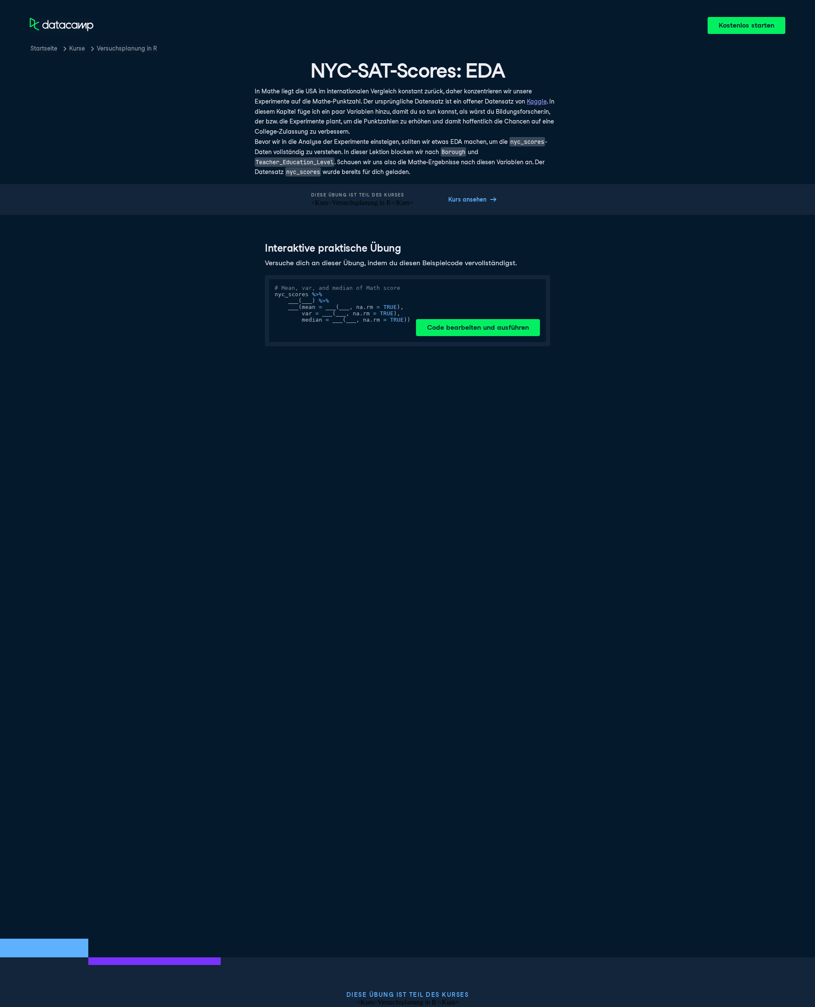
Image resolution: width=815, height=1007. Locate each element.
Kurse (77, 48)
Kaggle (537, 101)
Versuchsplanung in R (127, 48)
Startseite (44, 48)
